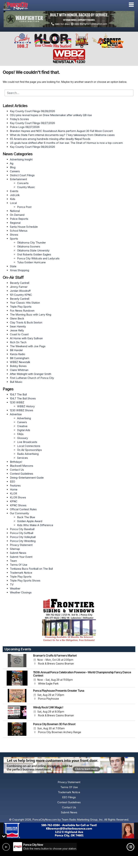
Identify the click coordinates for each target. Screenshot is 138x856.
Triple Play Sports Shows (25, 580)
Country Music (26, 187)
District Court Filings (22, 175)
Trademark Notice (21, 572)
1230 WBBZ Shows (21, 410)
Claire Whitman (19, 370)
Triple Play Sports (20, 306)
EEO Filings (69, 797)
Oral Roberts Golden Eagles (34, 254)
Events (14, 191)
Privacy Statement (21, 545)
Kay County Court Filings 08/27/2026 (32, 123)
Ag (11, 163)
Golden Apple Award (29, 521)
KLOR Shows (18, 497)
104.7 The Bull (18, 394)
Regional (15, 222)
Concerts (23, 183)
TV (11, 584)
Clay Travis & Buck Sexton (26, 322)
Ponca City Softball (21, 533)
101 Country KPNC (21, 294)
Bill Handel (16, 350)
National (15, 211)
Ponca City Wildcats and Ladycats (38, 258)
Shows (14, 234)
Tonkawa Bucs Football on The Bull (31, 568)
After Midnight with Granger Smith (30, 374)
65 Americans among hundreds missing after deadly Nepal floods (50, 139)
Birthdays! (16, 461)
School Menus (18, 230)
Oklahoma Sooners (28, 246)
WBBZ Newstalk (20, 362)
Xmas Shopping (19, 270)
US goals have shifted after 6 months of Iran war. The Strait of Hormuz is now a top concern (66, 143)
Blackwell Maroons (21, 465)
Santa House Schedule (24, 226)
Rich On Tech (18, 342)
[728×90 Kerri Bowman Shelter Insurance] (69, 831)
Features (15, 485)
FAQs (20, 434)
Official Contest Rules (23, 509)
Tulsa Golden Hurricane (31, 262)
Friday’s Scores (19, 119)
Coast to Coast (19, 334)
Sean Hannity (18, 326)
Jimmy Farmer (18, 287)
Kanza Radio (17, 354)
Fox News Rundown (22, 310)
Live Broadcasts (27, 442)
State (13, 266)
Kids (12, 199)
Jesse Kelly (17, 330)
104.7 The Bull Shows (23, 398)
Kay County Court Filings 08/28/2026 (32, 111)
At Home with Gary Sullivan (26, 338)
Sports (14, 238)
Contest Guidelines (21, 473)
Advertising (24, 418)
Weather (15, 588)
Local (13, 203)
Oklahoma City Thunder (31, 242)
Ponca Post (24, 207)
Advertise (16, 414)
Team (13, 560)
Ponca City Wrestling (23, 541)
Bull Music (16, 382)
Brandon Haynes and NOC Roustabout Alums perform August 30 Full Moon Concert (61, 131)
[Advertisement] (69, 19)
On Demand (17, 215)
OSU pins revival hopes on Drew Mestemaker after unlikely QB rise (51, 115)
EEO (12, 481)
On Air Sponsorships (29, 450)
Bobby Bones (18, 366)
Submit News (18, 553)
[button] (131, 5)
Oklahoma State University (33, 250)
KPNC (13, 501)
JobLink (15, 195)
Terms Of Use (18, 564)
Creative (22, 426)
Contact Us (17, 469)
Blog (12, 167)
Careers (15, 171)
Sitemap (15, 549)
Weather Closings (21, 592)
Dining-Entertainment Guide (27, 477)
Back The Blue (26, 517)
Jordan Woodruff (20, 290)
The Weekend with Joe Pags (27, 346)
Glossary (22, 438)
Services (22, 457)
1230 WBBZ (17, 402)
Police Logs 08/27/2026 (25, 127)
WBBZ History (26, 406)
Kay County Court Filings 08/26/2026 (32, 146)
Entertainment (18, 179)
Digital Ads (23, 430)
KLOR (13, 493)
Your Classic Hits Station (25, 302)
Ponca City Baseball (22, 529)
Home (13, 489)
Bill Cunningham (19, 358)
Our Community (19, 513)
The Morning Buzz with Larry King (30, 314)
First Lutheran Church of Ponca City (32, 378)
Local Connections (28, 446)
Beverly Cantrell (19, 283)
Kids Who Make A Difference (35, 525)
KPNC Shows (18, 505)
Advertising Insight (21, 159)
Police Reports (19, 218)
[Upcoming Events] (17, 660)
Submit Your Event (21, 556)
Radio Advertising (28, 454)
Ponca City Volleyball (23, 537)
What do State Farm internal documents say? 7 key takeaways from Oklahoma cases (62, 135)
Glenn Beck (17, 318)
